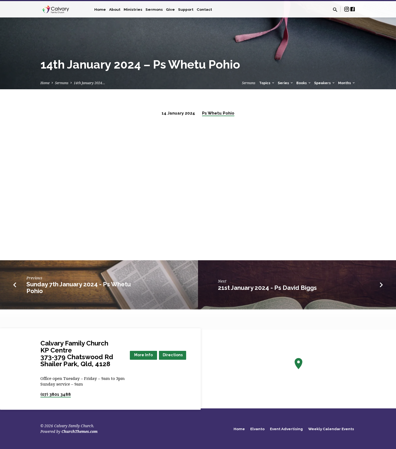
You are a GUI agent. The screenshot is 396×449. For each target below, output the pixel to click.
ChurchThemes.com (79, 431)
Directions (173, 355)
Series (284, 83)
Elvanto (257, 429)
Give (170, 9)
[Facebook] (353, 9)
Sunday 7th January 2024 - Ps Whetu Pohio (78, 287)
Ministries (133, 9)
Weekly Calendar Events (331, 429)
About (114, 9)
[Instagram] (347, 9)
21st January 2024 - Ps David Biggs (267, 287)
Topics (265, 83)
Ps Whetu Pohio (218, 113)
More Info (143, 355)
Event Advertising (286, 429)
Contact (204, 9)
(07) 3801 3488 (55, 394)
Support (185, 9)
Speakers (323, 83)
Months (345, 83)
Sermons (154, 9)
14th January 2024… (89, 83)
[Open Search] (335, 9)
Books (302, 83)
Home (100, 9)
